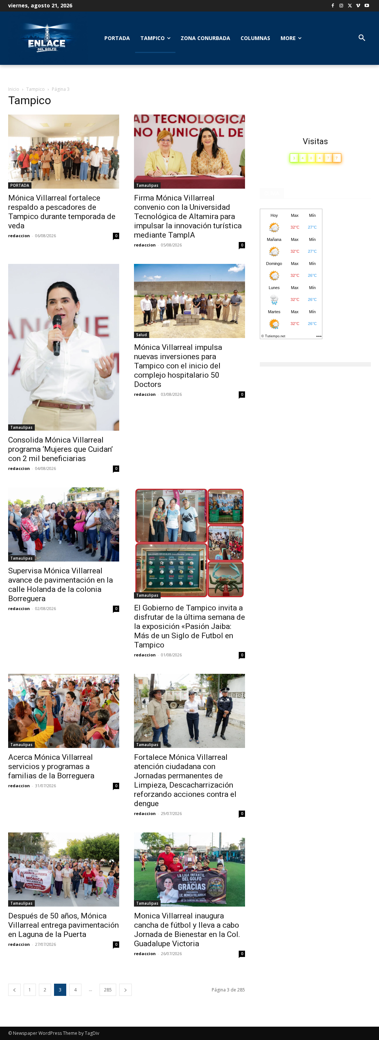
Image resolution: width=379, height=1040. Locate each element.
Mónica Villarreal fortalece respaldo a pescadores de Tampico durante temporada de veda (61, 211)
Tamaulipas (147, 185)
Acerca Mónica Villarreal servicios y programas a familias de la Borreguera (51, 766)
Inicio (13, 89)
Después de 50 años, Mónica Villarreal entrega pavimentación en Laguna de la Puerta (63, 925)
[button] (362, 38)
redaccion (19, 235)
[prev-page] (14, 990)
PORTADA (19, 185)
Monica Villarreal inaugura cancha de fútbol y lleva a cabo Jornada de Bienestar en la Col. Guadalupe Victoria (187, 929)
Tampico (35, 89)
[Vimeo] (358, 6)
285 (108, 990)
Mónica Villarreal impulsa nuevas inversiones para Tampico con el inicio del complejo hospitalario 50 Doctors (178, 366)
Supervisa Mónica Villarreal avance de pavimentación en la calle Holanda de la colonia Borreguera (60, 584)
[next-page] (125, 990)
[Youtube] (366, 6)
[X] (350, 6)
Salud (141, 334)
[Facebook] (333, 6)
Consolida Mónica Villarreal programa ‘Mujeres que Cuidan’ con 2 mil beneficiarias (60, 449)
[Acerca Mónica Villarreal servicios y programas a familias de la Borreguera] (63, 711)
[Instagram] (341, 6)
